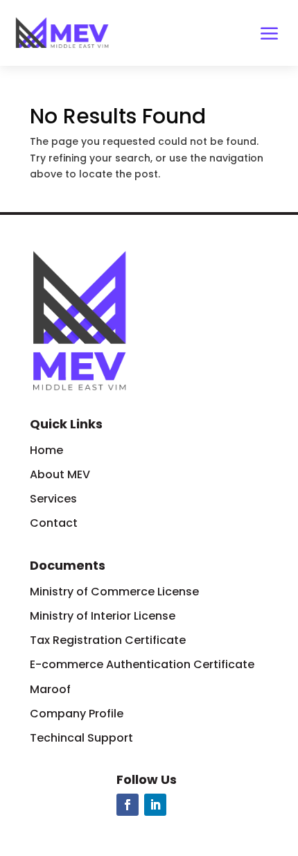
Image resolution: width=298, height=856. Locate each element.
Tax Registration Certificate (108, 640)
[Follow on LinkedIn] (155, 805)
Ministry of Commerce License (114, 592)
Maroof (50, 689)
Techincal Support (81, 738)
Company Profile (76, 714)
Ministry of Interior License (102, 616)
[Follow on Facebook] (127, 805)
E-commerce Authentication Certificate (143, 664)
